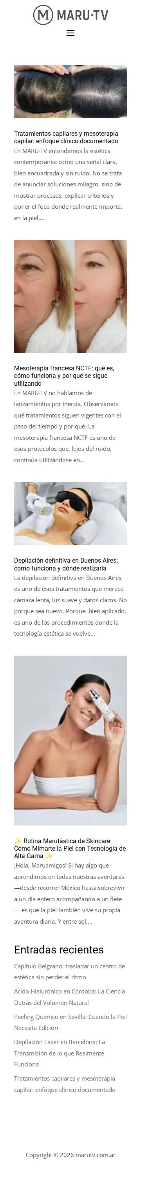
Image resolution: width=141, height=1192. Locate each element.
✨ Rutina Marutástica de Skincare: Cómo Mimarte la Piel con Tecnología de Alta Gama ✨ (70, 848)
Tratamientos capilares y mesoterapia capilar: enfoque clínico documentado (66, 137)
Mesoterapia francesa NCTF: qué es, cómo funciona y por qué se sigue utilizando (64, 376)
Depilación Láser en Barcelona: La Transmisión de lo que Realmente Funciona (59, 1053)
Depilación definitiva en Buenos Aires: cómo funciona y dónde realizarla (66, 564)
